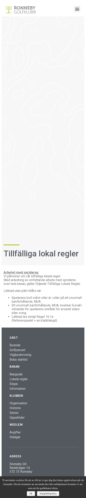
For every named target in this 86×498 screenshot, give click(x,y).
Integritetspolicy (48, 493)
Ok (30, 493)
